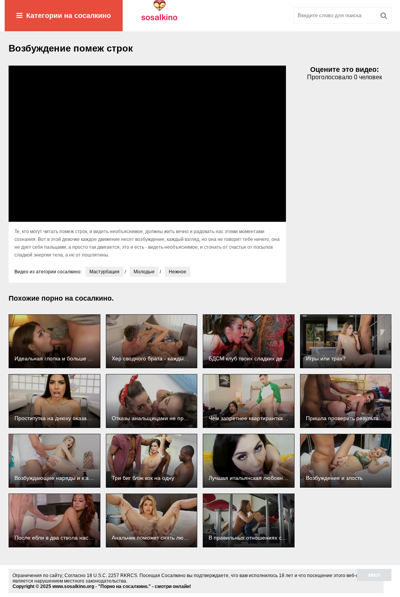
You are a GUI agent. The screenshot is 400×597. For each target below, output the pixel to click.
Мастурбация (104, 271)
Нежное (177, 271)
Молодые (144, 271)
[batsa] (200, 15)
